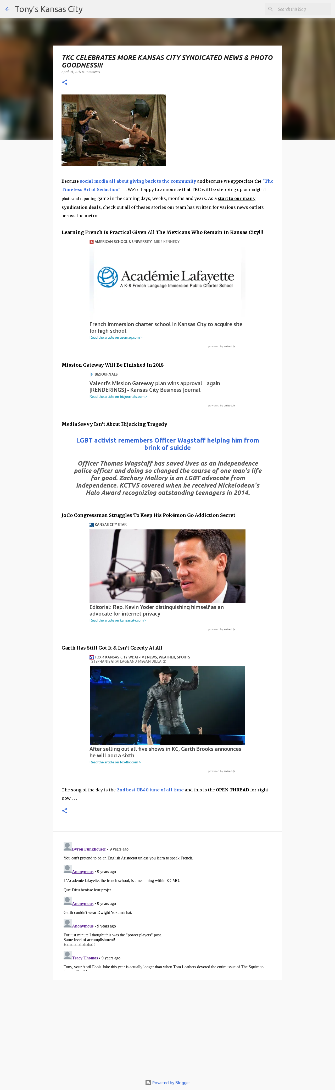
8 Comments (91, 72)
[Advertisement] (167, 1030)
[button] (65, 82)
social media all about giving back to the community (138, 181)
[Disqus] (167, 905)
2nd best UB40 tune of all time (150, 789)
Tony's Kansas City (49, 9)
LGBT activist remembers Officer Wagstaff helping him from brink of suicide (167, 444)
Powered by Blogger (170, 1082)
